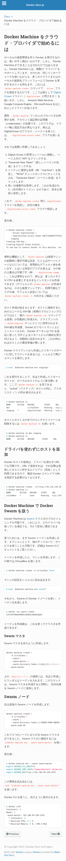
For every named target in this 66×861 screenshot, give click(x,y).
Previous (13, 834)
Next (54, 834)
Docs (7, 16)
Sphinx (20, 852)
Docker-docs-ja (35, 5)
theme (36, 852)
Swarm (30, 518)
